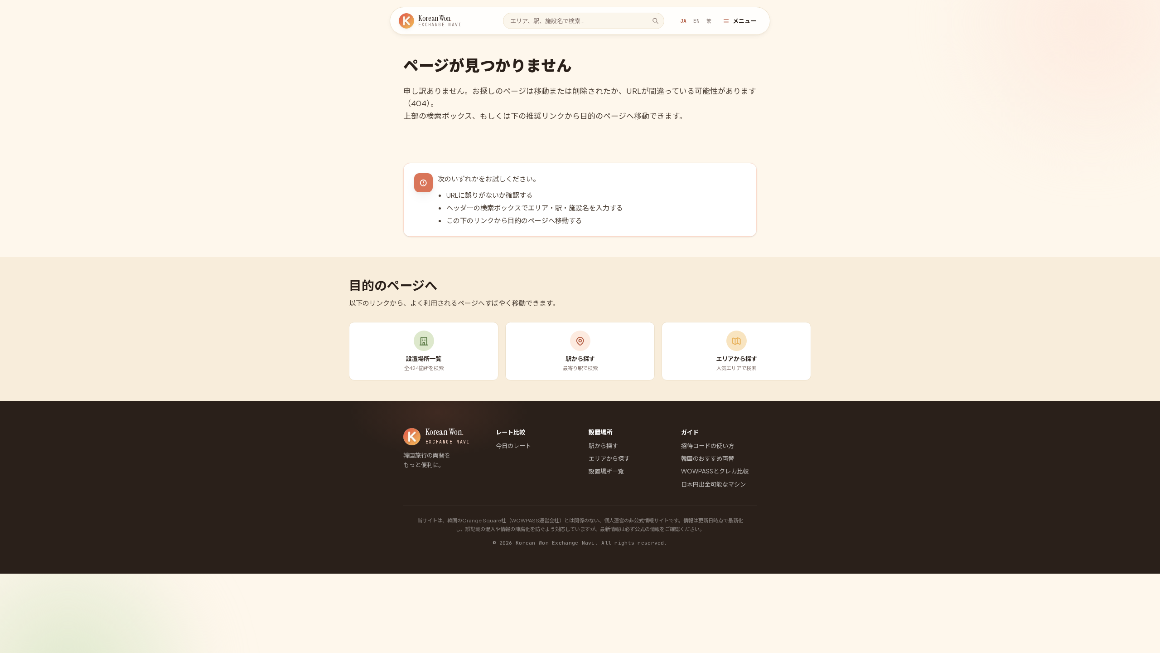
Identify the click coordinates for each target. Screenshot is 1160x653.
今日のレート (513, 445)
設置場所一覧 (606, 471)
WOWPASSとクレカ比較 (715, 471)
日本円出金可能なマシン (713, 484)
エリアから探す (609, 458)
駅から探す (603, 445)
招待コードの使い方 (707, 445)
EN (696, 21)
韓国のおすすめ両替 (707, 458)
